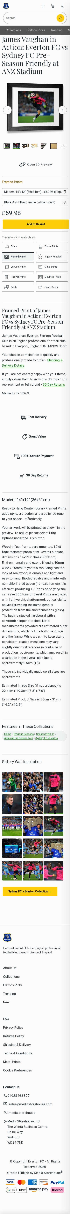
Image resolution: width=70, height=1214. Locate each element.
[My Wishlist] (42, 6)
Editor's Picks (36, 30)
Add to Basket (36, 224)
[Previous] (7, 110)
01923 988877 (18, 1096)
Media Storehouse (47, 1173)
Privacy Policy (13, 1027)
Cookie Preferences (17, 1070)
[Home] (16, 6)
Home (7, 734)
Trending (56, 30)
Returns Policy (13, 1036)
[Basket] (52, 6)
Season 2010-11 (45, 734)
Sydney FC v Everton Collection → (30, 891)
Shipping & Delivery (17, 1045)
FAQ (6, 1019)
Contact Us (11, 1087)
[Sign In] (62, 6)
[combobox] (30, 18)
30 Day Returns (54, 384)
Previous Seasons (24, 734)
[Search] (60, 18)
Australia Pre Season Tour (18, 738)
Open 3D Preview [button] (39, 164)
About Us (10, 968)
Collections (13, 30)
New (6, 1002)
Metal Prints (12, 1062)
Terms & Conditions (17, 1053)
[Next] (62, 110)
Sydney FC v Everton (46, 738)
